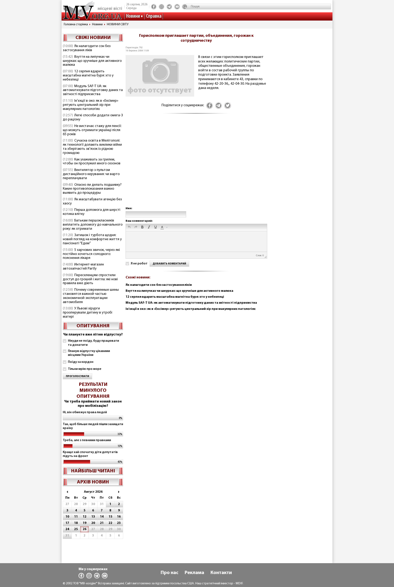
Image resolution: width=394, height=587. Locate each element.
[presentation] (129, 227)
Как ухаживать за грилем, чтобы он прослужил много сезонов (91, 162)
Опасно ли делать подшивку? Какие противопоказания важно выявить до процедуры (92, 189)
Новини (133, 16)
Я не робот (139, 263)
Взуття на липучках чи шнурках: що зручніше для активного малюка (92, 61)
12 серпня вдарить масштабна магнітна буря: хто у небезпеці (88, 76)
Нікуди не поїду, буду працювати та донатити (93, 342)
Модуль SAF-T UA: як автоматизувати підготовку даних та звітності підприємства (93, 90)
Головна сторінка (76, 24)
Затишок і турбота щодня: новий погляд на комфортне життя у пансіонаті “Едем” (92, 239)
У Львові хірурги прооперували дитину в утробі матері (87, 313)
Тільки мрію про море (84, 369)
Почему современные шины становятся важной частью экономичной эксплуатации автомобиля (91, 296)
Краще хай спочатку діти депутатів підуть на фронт (90, 454)
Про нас (169, 572)
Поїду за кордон (80, 362)
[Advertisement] (196, 164)
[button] (129, 227)
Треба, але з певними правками (87, 440)
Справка (153, 16)
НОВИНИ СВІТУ (117, 24)
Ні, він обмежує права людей (85, 412)
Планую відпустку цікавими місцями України (89, 353)
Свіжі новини (93, 37)
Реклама (194, 572)
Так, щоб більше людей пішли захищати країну (93, 426)
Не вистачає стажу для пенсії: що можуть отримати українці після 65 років (92, 130)
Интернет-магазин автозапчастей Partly (83, 267)
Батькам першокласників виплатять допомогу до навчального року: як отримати (93, 225)
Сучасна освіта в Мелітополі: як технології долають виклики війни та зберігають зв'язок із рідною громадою (92, 147)
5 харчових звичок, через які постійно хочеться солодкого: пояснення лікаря (91, 254)
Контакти (221, 572)
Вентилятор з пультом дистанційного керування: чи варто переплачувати (91, 174)
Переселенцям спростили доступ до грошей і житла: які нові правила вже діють (90, 279)
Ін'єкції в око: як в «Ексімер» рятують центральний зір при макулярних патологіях (90, 105)
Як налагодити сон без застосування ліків (87, 48)
